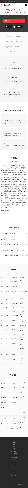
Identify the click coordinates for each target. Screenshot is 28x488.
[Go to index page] (6, 4)
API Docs (14, 464)
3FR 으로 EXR (23, 303)
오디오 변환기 (14, 453)
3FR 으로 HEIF (14, 363)
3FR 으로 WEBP (14, 303)
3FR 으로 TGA (23, 291)
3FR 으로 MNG (14, 315)
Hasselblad (4, 167)
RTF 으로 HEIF (14, 423)
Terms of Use (10, 480)
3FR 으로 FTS (14, 307)
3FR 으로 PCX (14, 295)
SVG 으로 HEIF (4, 392)
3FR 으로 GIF (14, 291)
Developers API (14, 462)
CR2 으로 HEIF (14, 402)
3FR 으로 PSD (23, 334)
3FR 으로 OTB (4, 320)
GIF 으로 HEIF (23, 387)
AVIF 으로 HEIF (14, 392)
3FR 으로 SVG (4, 295)
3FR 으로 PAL (14, 320)
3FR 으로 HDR (4, 311)
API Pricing (14, 468)
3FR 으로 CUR (4, 299)
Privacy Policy (18, 480)
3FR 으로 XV (13, 354)
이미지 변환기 (14, 457)
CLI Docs (14, 466)
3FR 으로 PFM (14, 329)
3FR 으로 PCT (23, 325)
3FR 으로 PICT (4, 334)
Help (14, 446)
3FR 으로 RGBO (5, 343)
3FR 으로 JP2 (14, 286)
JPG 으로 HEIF (4, 383)
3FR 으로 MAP (4, 315)
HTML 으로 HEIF (5, 407)
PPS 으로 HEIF (4, 423)
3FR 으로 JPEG (14, 277)
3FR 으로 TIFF (4, 286)
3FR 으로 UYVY (4, 349)
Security (14, 442)
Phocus (5, 204)
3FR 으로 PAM (4, 325)
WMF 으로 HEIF (14, 428)
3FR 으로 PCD (14, 325)
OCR (14, 459)
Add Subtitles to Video (11, 1)
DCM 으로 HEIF (4, 418)
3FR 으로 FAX (4, 307)
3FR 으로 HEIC (4, 363)
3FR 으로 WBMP (5, 291)
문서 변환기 (14, 455)
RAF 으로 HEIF (4, 412)
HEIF (16, 161)
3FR (12, 161)
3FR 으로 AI (23, 277)
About (14, 440)
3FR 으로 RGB (14, 338)
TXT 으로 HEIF (4, 428)
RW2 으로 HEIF (14, 418)
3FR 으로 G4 (23, 363)
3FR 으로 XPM (4, 354)
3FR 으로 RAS (4, 338)
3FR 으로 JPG (4, 277)
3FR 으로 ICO (23, 295)
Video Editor (3, 1)
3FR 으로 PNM (14, 334)
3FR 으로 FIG (14, 281)
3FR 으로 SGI (14, 343)
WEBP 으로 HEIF (5, 387)
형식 (14, 444)
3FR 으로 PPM (4, 303)
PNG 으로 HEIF (14, 383)
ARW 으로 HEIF (14, 397)
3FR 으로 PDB (4, 329)
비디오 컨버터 (14, 451)
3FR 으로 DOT (4, 281)
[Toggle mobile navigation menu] (26, 5)
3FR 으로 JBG (14, 359)
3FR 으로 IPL (23, 311)
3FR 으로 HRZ (14, 311)
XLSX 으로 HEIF (14, 412)
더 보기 (17, 1)
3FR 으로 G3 (23, 307)
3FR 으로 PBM (14, 299)
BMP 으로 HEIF (4, 402)
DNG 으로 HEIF (4, 397)
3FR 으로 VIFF (14, 349)
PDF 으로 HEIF (14, 387)
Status (14, 448)
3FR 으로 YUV (4, 359)
